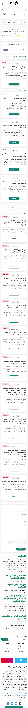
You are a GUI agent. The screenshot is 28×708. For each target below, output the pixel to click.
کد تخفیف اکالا (6, 692)
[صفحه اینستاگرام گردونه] (20, 703)
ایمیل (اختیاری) (22, 515)
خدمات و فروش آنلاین (17, 22)
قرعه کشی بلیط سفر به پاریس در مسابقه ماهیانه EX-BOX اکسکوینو (15, 362)
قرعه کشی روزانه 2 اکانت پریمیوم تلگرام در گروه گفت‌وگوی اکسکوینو (14, 251)
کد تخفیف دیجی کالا (22, 692)
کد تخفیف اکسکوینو (10, 570)
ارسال (21, 549)
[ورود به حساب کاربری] (2, 4)
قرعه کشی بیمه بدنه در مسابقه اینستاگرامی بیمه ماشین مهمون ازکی (14, 155)
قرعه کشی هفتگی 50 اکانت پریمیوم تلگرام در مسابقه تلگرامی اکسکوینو (14, 68)
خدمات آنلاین (7, 22)
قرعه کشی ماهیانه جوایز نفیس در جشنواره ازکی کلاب (14, 127)
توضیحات (24, 522)
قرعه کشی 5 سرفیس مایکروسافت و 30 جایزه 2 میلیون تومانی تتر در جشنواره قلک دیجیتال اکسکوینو (14, 422)
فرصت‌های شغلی (21, 646)
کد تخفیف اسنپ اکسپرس (21, 694)
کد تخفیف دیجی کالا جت (10, 694)
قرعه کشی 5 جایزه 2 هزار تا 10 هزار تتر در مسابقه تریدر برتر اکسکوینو (15, 280)
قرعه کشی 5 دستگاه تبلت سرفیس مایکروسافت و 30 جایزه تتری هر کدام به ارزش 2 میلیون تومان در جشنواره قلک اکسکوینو (15, 453)
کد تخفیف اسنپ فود (13, 692)
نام (25, 508)
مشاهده (14, 84)
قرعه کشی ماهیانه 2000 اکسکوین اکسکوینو (14, 482)
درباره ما (7, 646)
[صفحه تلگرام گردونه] (16, 703)
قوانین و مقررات (7, 651)
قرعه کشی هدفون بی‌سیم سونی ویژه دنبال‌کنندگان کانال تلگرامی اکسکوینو (16, 307)
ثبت (5, 50)
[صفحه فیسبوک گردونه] (8, 703)
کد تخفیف (22, 691)
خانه (25, 22)
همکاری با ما (21, 649)
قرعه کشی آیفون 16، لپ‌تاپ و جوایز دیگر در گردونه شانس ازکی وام (14, 182)
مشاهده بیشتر (14, 207)
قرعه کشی (9, 670)
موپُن (7, 654)
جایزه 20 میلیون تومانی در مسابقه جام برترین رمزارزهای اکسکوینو (15, 334)
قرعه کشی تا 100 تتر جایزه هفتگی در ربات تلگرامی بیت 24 (14, 100)
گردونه (25, 670)
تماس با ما (21, 651)
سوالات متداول (7, 649)
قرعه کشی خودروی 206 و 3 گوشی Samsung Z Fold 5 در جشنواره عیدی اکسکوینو (15, 223)
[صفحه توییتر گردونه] (12, 703)
